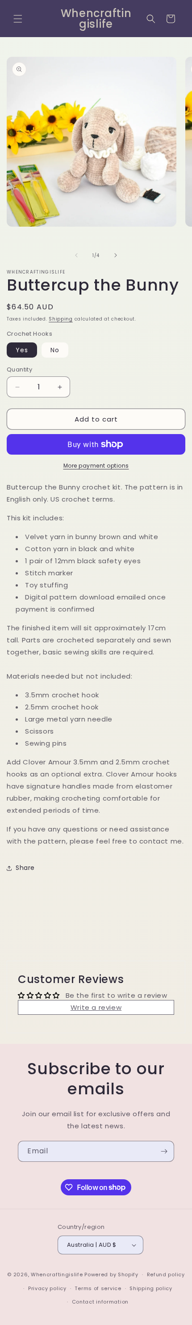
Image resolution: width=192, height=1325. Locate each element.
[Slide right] (115, 255)
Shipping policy (150, 1288)
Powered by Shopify (111, 1274)
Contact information (100, 1301)
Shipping (61, 319)
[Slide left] (76, 255)
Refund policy (166, 1274)
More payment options (96, 465)
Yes (22, 350)
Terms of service (98, 1288)
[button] (18, 19)
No (54, 350)
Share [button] (25, 867)
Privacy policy (47, 1288)
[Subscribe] (164, 1151)
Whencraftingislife (57, 1274)
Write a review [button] (96, 1007)
